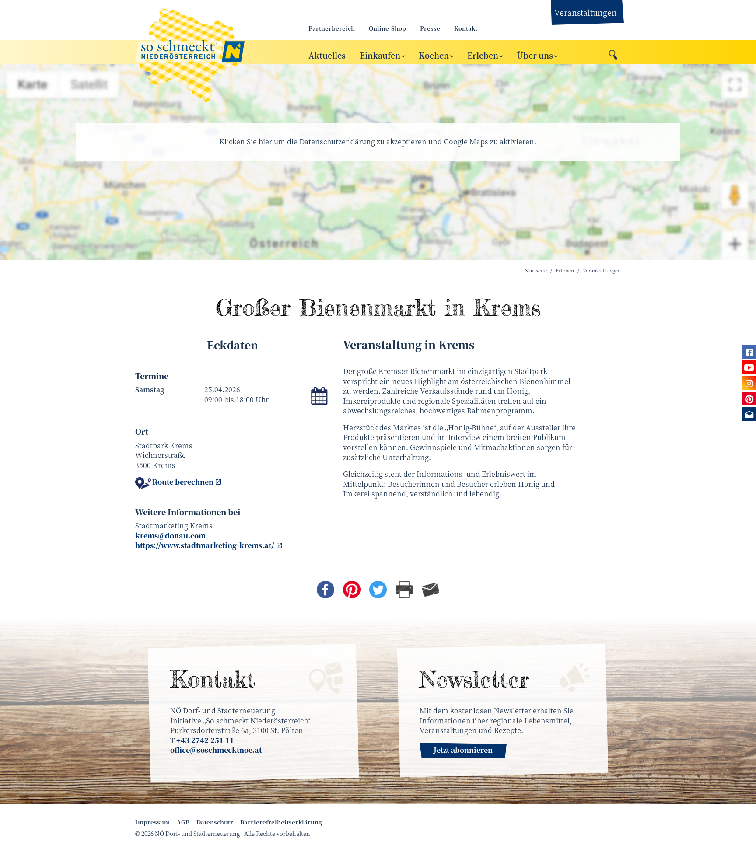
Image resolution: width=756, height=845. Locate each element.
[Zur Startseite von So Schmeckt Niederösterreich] (212, 52)
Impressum (152, 822)
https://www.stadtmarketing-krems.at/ (204, 545)
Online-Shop (387, 28)
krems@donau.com (170, 536)
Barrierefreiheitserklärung (281, 822)
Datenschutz (214, 822)
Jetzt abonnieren (463, 750)
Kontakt (465, 28)
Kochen (434, 54)
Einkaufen (380, 54)
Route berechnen (183, 482)
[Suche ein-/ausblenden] (613, 52)
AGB (183, 822)
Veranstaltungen (585, 12)
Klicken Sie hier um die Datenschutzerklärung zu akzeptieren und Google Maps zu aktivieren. (377, 141)
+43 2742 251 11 (205, 740)
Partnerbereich (331, 28)
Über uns (535, 54)
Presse (430, 28)
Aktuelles (327, 54)
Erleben (482, 54)
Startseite (536, 270)
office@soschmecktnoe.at (216, 750)
